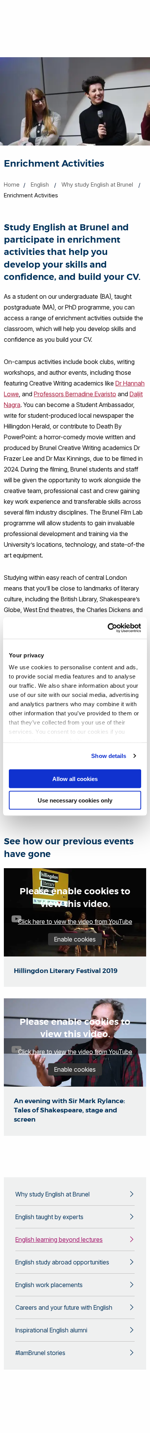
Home (12, 184)
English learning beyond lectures (59, 1239)
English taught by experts (49, 1217)
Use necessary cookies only (75, 800)
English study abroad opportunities (62, 1262)
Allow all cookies (75, 778)
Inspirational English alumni (51, 1330)
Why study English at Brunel (97, 184)
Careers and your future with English (63, 1307)
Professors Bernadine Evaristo (75, 394)
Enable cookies (75, 939)
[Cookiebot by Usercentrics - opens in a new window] (108, 628)
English (40, 184)
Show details (108, 756)
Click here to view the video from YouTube (75, 921)
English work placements (49, 1285)
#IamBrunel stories (40, 1353)
